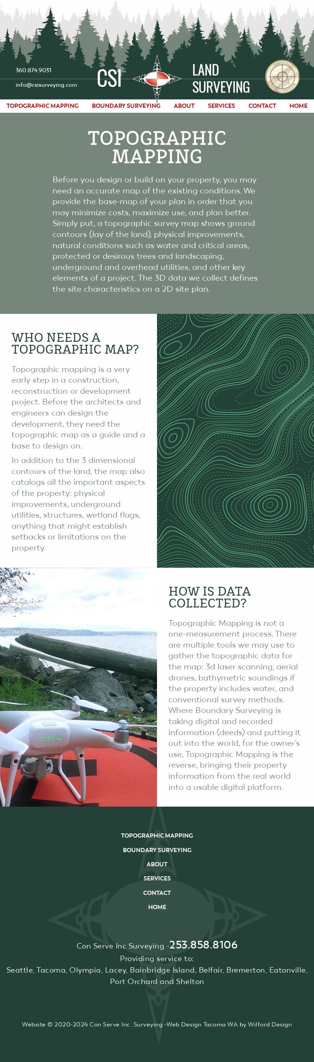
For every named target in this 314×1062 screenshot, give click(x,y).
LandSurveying (221, 77)
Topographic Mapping (42, 106)
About (184, 106)
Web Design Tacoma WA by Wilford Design (229, 1024)
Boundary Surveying (126, 106)
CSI (109, 76)
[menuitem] (42, 106)
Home (298, 106)
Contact (262, 106)
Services (221, 106)
